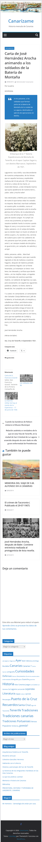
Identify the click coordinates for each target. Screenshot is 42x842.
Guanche (25, 679)
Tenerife (15, 710)
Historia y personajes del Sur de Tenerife (17, 767)
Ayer (19, 660)
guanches (32, 679)
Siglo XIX (33, 705)
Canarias (16, 666)
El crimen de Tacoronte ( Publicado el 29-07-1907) (17, 504)
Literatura (8, 693)
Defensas (7, 676)
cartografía (11, 672)
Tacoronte (5, 711)
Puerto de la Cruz (24, 699)
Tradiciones (30, 710)
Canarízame (21, 21)
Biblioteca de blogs (32, 661)
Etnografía (14, 679)
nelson (23, 694)
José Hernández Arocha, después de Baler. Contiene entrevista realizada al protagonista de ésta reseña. (19, 546)
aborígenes (5, 661)
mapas (17, 694)
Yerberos (15, 726)
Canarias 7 (27, 666)
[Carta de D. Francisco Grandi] (12, 382)
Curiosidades (24, 671)
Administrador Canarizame (24, 82)
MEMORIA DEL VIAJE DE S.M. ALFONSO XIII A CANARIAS (19, 485)
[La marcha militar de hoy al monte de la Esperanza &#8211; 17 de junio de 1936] (11, 396)
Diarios (14, 676)
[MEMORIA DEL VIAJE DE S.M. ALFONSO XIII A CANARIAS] (21, 461)
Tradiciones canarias (17, 716)
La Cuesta (34, 685)
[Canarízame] (21, 2)
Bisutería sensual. (9, 756)
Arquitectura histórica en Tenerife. (15, 752)
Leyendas (30, 689)
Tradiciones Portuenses (16, 721)
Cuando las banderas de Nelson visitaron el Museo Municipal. (18, 423)
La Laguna (12, 689)
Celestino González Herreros (13, 759)
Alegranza (12, 661)
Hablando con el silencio (11, 763)
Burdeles (5, 666)
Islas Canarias (20, 684)
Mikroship (6, 784)
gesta (20, 679)
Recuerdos (10, 704)
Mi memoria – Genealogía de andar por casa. (19, 804)
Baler (24, 661)
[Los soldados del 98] (26, 378)
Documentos (9, 48)
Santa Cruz (24, 705)
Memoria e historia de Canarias (14, 780)
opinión (28, 694)
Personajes (6, 699)
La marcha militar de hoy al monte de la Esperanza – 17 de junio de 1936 (11, 405)
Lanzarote (21, 689)
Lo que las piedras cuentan (12, 777)
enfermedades (6, 679)
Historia (8, 684)
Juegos (27, 684)
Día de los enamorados (32, 676)
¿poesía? (23, 725)
